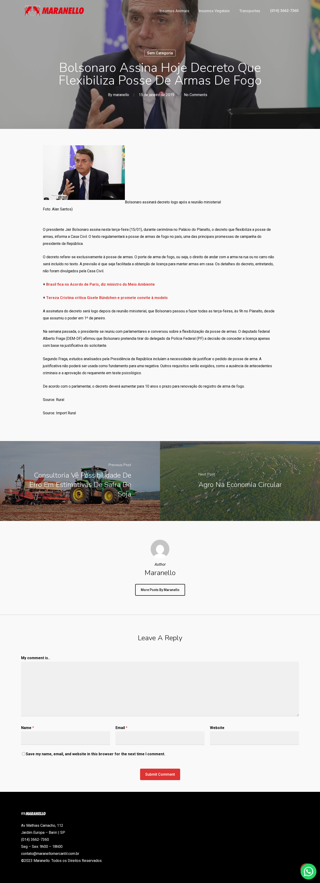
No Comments (195, 95)
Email (121, 728)
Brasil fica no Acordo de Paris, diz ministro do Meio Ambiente (100, 284)
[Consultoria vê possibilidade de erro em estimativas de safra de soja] (80, 481)
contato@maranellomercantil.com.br (50, 853)
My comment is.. (35, 658)
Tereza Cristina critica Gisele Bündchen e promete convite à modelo (107, 298)
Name (27, 728)
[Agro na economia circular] (240, 481)
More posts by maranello (160, 590)
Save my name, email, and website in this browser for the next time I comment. (95, 754)
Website (217, 728)
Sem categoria (160, 53)
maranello (121, 95)
